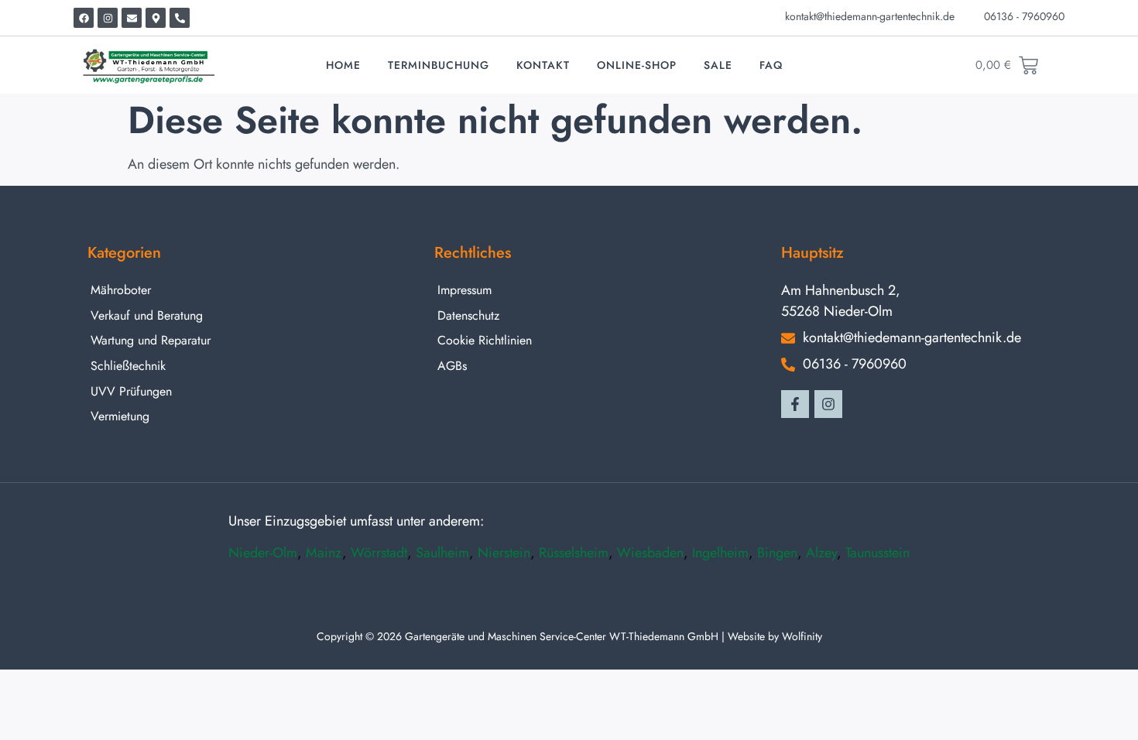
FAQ (771, 65)
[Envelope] (132, 18)
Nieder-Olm (262, 553)
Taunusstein (877, 553)
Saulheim (442, 553)
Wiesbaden (650, 553)
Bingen (777, 553)
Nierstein (504, 553)
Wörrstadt (379, 553)
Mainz (324, 553)
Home (343, 65)
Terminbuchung (438, 65)
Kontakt (543, 65)
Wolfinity (802, 636)
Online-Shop (637, 65)
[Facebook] (84, 18)
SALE (718, 65)
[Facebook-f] (795, 404)
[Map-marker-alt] (156, 18)
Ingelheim (720, 553)
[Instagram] (108, 18)
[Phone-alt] (180, 18)
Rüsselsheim (573, 553)
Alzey (821, 553)
